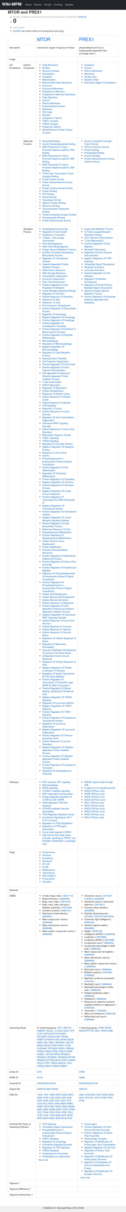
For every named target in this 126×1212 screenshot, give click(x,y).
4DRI (63, 1097)
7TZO (39, 1115)
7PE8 (45, 1112)
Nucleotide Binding (51, 141)
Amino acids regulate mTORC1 (57, 832)
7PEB (64, 1112)
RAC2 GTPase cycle (94, 805)
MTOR (43, 39)
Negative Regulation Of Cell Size (58, 482)
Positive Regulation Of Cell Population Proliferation (55, 286)
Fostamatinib (48, 878)
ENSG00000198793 (46, 1083)
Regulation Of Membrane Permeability (54, 645)
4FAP (39, 1100)
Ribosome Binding (51, 205)
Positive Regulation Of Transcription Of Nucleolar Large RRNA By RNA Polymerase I (57, 682)
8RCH (46, 1118)
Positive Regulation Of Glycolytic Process (58, 486)
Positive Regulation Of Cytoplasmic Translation (59, 766)
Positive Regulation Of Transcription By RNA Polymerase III (58, 499)
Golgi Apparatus (50, 97)
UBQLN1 (62, 1063)
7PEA (57, 1112)
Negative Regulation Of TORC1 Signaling (57, 707)
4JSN (45, 1100)
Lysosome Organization (53, 278)
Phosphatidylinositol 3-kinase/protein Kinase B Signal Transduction (57, 461)
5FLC (44, 1103)
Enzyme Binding (92, 155)
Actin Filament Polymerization (98, 237)
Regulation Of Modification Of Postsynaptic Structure (98, 1158)
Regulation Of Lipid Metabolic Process (56, 354)
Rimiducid (47, 861)
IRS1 (46, 1042)
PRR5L (55, 1051)
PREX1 (86, 39)
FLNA (56, 1039)
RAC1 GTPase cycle (94, 802)
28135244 (108, 916)
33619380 (66, 907)
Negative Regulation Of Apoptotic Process (58, 448)
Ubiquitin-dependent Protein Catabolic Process (55, 266)
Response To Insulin (52, 408)
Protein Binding (49, 191)
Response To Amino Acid (54, 452)
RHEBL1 (41, 1054)
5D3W (105, 1094)
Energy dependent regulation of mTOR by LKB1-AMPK (57, 798)
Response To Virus (51, 302)
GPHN (63, 1039)
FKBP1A (41, 1039)
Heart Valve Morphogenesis (55, 246)
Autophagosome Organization (56, 1156)
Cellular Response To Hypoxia (56, 629)
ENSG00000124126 (88, 1083)
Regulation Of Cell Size (53, 293)
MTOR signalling (50, 787)
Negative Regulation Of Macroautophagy (53, 348)
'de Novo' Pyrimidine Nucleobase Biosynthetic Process (57, 254)
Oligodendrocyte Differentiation (56, 532)
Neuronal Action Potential (54, 358)
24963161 (65, 910)
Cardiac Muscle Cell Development (58, 596)
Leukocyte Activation (94, 270)
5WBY (40, 1106)
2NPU (71, 1094)
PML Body (47, 112)
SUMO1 (72, 1060)
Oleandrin (46, 881)
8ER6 (58, 1115)
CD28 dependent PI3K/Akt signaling (54, 804)
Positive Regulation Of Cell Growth (58, 364)
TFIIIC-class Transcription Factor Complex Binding (58, 175)
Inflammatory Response (53, 270)
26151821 (107, 895)
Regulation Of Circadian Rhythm (57, 443)
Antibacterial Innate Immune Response (55, 657)
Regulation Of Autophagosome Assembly (56, 772)
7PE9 (51, 1112)
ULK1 (69, 1063)
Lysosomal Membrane (52, 88)
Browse (38, 4)
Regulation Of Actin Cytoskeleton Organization (58, 419)
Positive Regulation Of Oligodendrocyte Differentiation (56, 537)
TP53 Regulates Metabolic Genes (58, 814)
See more (43, 1159)
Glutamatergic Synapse (95, 1138)
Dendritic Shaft (91, 79)
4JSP (51, 1100)
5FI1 (92, 1097)
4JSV (57, 1100)
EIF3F (53, 1033)
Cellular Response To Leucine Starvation (56, 743)
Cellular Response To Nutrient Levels (56, 398)
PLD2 (68, 1045)
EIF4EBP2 (42, 1036)
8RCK (52, 1118)
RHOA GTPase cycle (94, 790)
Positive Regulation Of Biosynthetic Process (59, 310)
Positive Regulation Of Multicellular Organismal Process (59, 557)
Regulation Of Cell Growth (54, 231)
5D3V (99, 1094)
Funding (58, 4)
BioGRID (17, 30)
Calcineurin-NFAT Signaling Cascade (55, 425)
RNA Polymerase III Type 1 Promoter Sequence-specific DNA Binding (58, 149)
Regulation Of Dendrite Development (95, 280)
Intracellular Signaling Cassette (57, 1144)
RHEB (70, 1051)
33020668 (89, 910)
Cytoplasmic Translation (53, 234)
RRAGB (41, 1060)
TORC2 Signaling (50, 440)
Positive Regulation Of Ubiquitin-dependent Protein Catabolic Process (57, 758)
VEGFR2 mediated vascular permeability (55, 810)
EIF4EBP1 (61, 1033)
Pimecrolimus (48, 852)
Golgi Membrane (50, 64)
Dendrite (46, 114)
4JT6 (39, 1103)
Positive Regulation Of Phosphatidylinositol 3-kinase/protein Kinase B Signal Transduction (57, 587)
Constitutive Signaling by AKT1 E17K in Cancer (57, 819)
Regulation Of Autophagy (54, 314)
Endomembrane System (53, 106)
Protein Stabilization (51, 546)
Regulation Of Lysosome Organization (54, 725)
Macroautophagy (50, 340)
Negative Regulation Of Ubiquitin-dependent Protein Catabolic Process (58, 750)
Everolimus (47, 858)
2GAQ (64, 1094)
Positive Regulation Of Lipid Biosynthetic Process (55, 525)
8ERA (70, 1115)
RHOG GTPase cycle (94, 811)
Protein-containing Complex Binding (59, 214)
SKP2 (58, 1060)
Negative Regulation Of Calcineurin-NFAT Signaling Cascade (59, 616)
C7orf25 (58, 1030)
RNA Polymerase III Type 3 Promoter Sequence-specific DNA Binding (58, 167)
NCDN (82, 1030)
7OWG (72, 1109)
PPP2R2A (52, 1048)
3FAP (46, 1097)
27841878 (98, 916)
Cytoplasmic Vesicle (52, 117)
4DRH (58, 1097)
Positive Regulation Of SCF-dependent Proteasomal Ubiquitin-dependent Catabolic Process (58, 608)
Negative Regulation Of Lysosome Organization (58, 731)
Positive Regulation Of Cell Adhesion (97, 274)
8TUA (81, 1100)
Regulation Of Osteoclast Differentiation (54, 475)
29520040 (89, 922)
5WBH (63, 1103)
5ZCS (46, 1106)
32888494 (47, 922)
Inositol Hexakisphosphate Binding (58, 143)
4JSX (63, 1100)
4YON (87, 1094)
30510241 (99, 904)
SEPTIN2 (49, 1060)
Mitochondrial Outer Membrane (57, 82)
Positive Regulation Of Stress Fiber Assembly (59, 563)
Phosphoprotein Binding (53, 217)
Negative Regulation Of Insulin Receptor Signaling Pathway (56, 519)
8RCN (58, 1118)
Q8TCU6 (83, 1088)
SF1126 (46, 863)
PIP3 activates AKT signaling (56, 782)
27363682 (89, 975)
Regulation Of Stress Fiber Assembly (97, 1152)
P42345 (54, 1088)
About (28, 4)
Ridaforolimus (48, 869)
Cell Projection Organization (55, 361)
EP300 (51, 1036)
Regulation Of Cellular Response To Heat (59, 663)
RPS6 (57, 1054)
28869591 (47, 916)
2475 (39, 1071)
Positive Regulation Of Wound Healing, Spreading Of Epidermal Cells (57, 691)
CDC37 (66, 1030)
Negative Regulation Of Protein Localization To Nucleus (57, 669)
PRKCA (40, 1051)
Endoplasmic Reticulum (53, 91)
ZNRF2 (64, 1066)
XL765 (45, 866)
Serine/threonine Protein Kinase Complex (57, 131)
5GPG (51, 1103)
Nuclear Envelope (50, 70)
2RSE (40, 1097)
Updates (69, 4)
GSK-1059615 (48, 875)
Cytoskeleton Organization (54, 275)
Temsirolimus (48, 872)
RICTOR (50, 1054)
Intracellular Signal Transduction (99, 264)
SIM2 (110, 1030)
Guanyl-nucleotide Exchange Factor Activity (98, 142)
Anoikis (45, 455)
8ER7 (64, 1115)
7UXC (46, 1115)
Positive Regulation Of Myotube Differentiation (57, 336)
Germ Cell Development (53, 281)
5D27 (93, 1094)
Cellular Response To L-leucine (56, 626)
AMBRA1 (41, 1030)
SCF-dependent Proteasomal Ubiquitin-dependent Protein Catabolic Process (56, 376)
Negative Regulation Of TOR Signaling (97, 260)
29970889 (101, 936)
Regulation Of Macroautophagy (57, 343)
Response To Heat (51, 299)
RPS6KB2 (62, 1057)
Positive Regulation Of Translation (58, 479)
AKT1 (60, 1027)
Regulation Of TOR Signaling (56, 1147)
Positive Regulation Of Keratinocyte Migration (59, 569)
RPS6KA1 (65, 1054)
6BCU (52, 1106)
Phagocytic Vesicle (51, 126)
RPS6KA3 (42, 1057)
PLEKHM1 (42, 1048)
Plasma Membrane (51, 103)
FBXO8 (64, 1036)
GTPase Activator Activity (96, 146)
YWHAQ (56, 1066)
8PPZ (39, 1118)
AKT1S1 (68, 1027)
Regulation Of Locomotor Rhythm (58, 702)
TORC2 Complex (50, 123)
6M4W (71, 1106)
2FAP (58, 1094)
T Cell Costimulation (52, 381)
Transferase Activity (51, 199)
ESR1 (58, 1036)
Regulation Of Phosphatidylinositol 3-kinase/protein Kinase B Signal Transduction (58, 576)
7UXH (52, 1115)
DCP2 (46, 1033)
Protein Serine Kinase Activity (56, 220)
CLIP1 (40, 1033)
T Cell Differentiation (94, 240)
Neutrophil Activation (94, 267)
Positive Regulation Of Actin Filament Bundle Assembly (97, 1128)
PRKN (48, 1051)
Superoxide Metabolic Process (98, 228)
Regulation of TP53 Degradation (57, 823)
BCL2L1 (50, 1030)
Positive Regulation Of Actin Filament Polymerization (55, 369)
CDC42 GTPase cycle (94, 799)
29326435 (109, 934)
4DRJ (69, 1097)
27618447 (89, 916)
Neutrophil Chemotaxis (95, 249)
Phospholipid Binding (94, 152)
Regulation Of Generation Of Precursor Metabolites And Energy (97, 1165)
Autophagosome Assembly (55, 228)
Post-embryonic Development (56, 305)
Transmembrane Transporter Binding (55, 210)
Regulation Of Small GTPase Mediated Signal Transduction (98, 286)
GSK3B (70, 1039)
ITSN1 (101, 1027)
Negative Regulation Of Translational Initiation (53, 507)
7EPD (65, 1109)
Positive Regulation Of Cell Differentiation (55, 469)
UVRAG (41, 1066)
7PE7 (39, 1112)
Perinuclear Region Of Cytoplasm (100, 82)
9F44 (64, 1118)
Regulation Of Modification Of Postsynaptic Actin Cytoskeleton (100, 1143)
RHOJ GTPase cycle (94, 814)
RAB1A (62, 1051)
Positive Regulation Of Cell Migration (97, 245)
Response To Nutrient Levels (56, 393)
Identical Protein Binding (53, 202)
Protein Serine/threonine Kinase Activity (57, 184)
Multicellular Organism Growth (56, 435)
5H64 (57, 1103)
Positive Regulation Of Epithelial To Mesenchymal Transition (59, 330)
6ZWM (52, 1109)
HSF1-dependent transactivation (57, 793)
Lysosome (47, 85)
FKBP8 (49, 1039)
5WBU (70, 1103)
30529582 (98, 898)
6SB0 (39, 1109)
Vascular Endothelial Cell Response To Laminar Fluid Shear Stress (59, 651)
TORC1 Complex (50, 120)
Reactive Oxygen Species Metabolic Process (96, 292)
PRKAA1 (70, 1048)
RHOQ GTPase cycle (94, 808)
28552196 (97, 931)
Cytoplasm (47, 76)
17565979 (81, 16)
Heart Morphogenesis (52, 243)
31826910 (89, 898)
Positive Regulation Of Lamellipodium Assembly (54, 324)
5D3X (111, 1094)
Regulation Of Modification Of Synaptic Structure (98, 1172)
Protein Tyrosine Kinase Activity (57, 188)
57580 (82, 1071)
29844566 (89, 928)
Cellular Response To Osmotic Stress (56, 634)
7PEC (70, 1112)
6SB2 (45, 1109)
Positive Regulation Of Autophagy (58, 320)
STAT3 (64, 1060)
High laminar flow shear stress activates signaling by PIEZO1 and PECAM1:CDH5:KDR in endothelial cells (59, 839)
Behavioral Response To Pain (56, 529)
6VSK (104, 1097)
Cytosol (46, 100)
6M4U (65, 1106)
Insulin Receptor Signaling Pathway (59, 290)
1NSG (52, 1094)
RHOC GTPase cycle (94, 796)
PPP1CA (90, 1030)
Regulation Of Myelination (54, 387)
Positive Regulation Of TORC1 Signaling (56, 713)
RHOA (104, 1030)
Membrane (47, 109)
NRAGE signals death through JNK (98, 783)
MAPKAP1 (60, 1042)
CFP (72, 1030)
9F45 (69, 1118)
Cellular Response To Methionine (58, 602)
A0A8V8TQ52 (43, 1088)
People (47, 4)
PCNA (54, 1045)
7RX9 (110, 1097)
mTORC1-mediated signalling (56, 790)
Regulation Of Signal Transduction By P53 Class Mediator (58, 675)
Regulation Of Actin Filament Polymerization (98, 254)
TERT (47, 1063)
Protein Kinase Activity (53, 179)
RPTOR (71, 1057)
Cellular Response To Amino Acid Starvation (58, 431)
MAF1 (52, 1042)
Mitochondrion (49, 79)
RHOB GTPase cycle (94, 793)
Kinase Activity (49, 196)
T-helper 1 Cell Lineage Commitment (53, 239)
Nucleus (46, 67)
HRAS (40, 1042)
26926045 (64, 898)
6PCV (97, 1097)
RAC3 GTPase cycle (94, 817)
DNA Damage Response (53, 273)
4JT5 (68, 1100)
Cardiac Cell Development (54, 594)
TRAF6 (54, 1063)
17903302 (100, 1010)
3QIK (81, 1094)
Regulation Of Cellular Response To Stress (59, 640)
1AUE (40, 1094)
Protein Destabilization (53, 390)
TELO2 (40, 1063)
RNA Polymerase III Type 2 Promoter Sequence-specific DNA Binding (58, 158)
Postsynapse (90, 1123)
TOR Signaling (49, 405)
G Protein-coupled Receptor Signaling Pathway (97, 233)
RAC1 (97, 1030)
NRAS (40, 1045)
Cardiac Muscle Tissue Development (53, 542)
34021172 (67, 895)
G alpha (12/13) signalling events (100, 787)
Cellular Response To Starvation (57, 296)
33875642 (107, 972)
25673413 (65, 901)
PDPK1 (61, 1045)
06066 (82, 1077)
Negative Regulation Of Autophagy (58, 317)
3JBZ (51, 1097)
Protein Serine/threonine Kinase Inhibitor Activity (99, 160)
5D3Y (81, 1097)
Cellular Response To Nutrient (56, 402)
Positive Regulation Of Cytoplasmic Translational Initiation (59, 719)
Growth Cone (90, 76)
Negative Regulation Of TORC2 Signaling (57, 698)
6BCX (59, 1106)
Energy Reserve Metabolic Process (59, 249)
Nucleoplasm (48, 73)
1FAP (46, 1094)
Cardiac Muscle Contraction (55, 599)
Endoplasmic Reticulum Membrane (58, 94)
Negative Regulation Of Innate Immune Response (56, 492)
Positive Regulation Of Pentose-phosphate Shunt (57, 737)
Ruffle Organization (51, 384)
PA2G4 (47, 1045)
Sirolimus (46, 855)
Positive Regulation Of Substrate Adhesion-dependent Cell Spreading (100, 299)
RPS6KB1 (52, 1057)
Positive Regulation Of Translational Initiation (59, 513)
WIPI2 (48, 1066)
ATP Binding (48, 194)
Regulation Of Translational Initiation (55, 260)
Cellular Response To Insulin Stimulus (55, 413)
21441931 (89, 981)
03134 (40, 1077)
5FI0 (87, 1097)
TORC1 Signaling (50, 437)
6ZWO (59, 1109)
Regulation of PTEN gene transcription (54, 828)
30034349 (89, 1007)
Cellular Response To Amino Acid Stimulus (58, 622)
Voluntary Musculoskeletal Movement (54, 551)
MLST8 (69, 1042)
